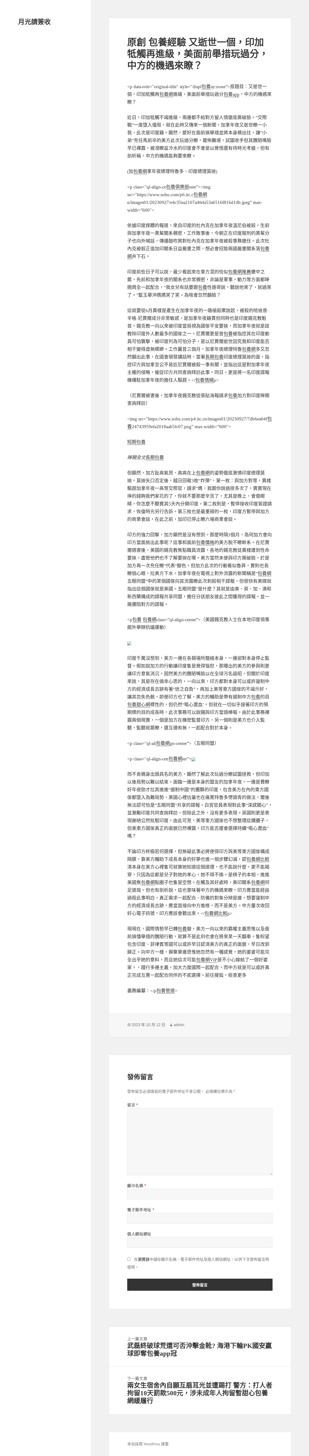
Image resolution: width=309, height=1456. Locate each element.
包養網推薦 (239, 271)
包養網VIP (206, 959)
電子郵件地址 (140, 1210)
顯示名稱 (136, 1186)
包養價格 (205, 542)
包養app (231, 94)
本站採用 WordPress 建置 (148, 1444)
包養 (206, 86)
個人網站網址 (139, 1234)
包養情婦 (204, 380)
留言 (132, 1105)
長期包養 (214, 357)
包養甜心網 (138, 704)
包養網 (166, 94)
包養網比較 (257, 859)
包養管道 (165, 990)
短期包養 (136, 442)
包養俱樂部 (177, 186)
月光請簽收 (34, 22)
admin (179, 1025)
